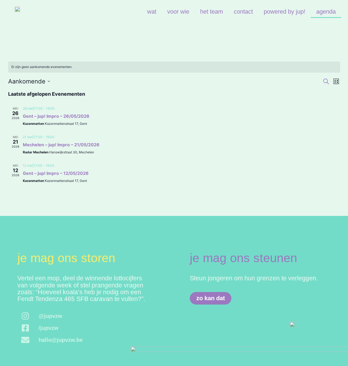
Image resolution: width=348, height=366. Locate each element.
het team (211, 11)
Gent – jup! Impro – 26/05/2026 (56, 116)
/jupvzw (48, 328)
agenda (326, 11)
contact (243, 11)
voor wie (178, 11)
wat (151, 11)
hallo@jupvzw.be (61, 340)
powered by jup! (284, 11)
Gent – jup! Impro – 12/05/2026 (56, 173)
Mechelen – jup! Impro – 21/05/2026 (61, 144)
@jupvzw (50, 316)
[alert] (174, 67)
